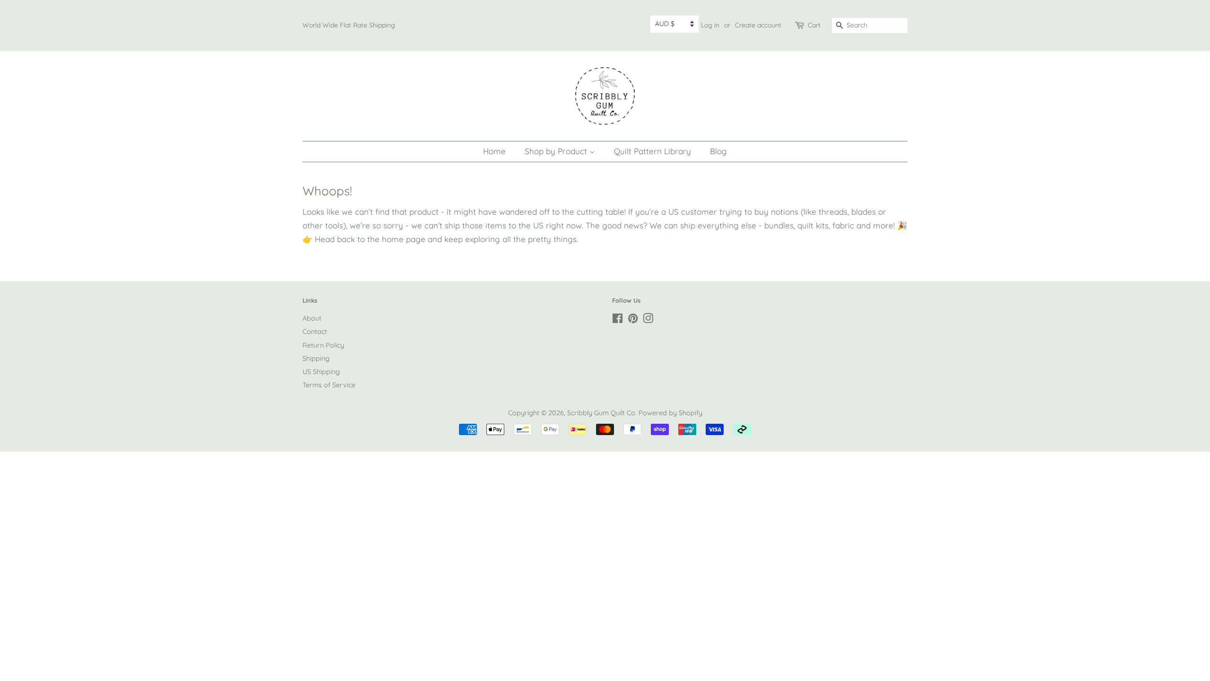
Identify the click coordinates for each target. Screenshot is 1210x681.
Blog (718, 151)
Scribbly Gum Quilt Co (601, 413)
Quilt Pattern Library (652, 151)
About (311, 318)
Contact (314, 331)
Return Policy (323, 345)
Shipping (315, 358)
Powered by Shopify (670, 413)
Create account (758, 25)
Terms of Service (328, 385)
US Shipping (321, 371)
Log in (710, 25)
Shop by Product (557, 151)
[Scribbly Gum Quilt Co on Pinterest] (633, 320)
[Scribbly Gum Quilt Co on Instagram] (648, 320)
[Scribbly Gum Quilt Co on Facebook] (617, 320)
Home (494, 151)
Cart (814, 25)
